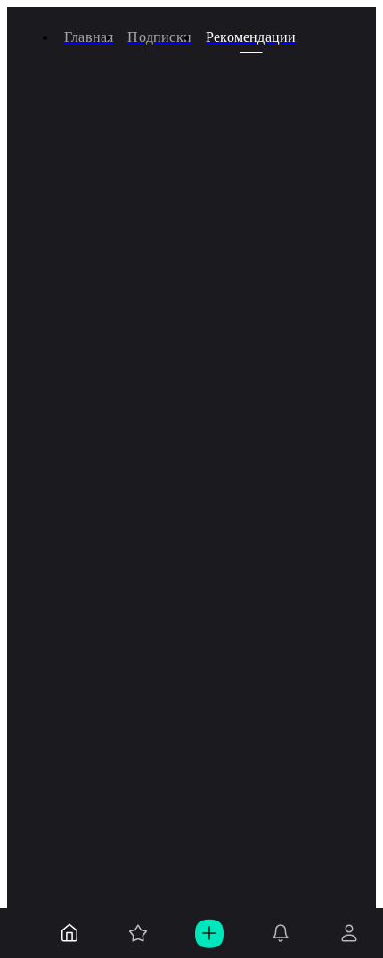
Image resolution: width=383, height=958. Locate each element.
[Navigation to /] (69, 933)
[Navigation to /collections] (138, 933)
